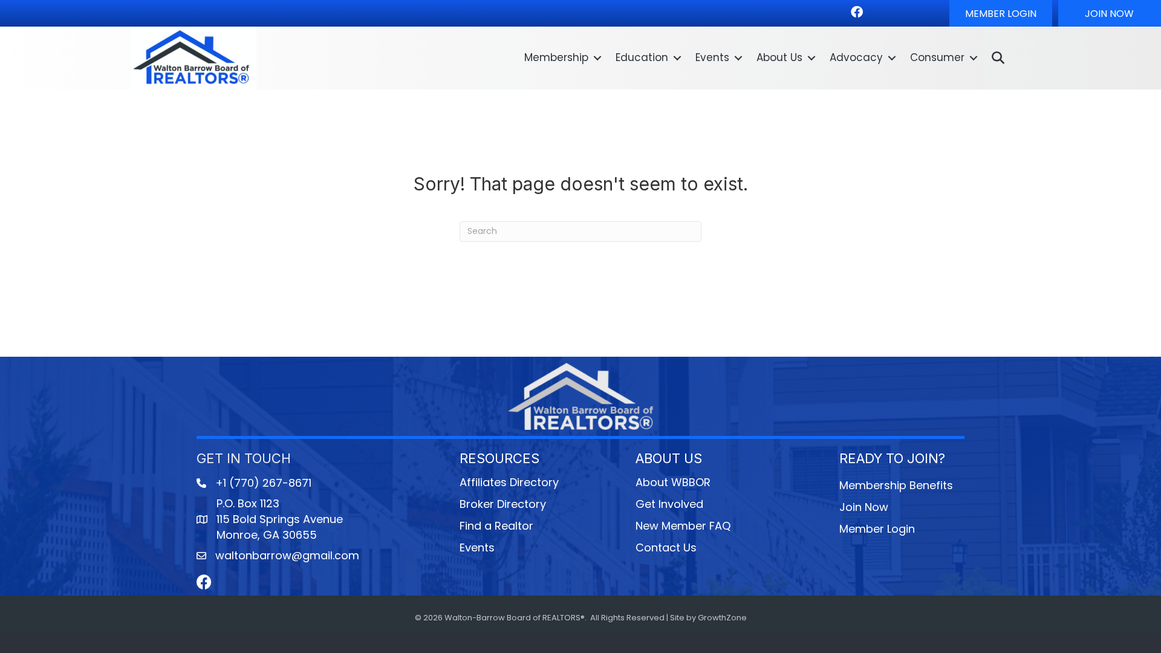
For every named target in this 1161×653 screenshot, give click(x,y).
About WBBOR (673, 482)
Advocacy (856, 57)
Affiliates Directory (509, 482)
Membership (556, 57)
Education (642, 57)
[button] (1000, 13)
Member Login (877, 528)
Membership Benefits (896, 485)
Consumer (937, 57)
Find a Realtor (496, 525)
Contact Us (666, 547)
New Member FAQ (683, 525)
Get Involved (669, 504)
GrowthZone (722, 617)
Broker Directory (503, 504)
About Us (779, 57)
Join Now (863, 507)
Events (712, 57)
